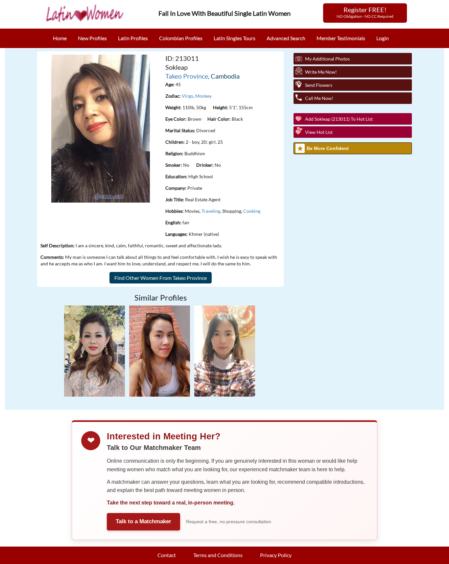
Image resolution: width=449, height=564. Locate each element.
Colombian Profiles (180, 38)
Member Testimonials (341, 38)
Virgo (187, 96)
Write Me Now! (321, 72)
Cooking (251, 211)
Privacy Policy (276, 555)
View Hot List (319, 132)
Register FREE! (365, 12)
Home (60, 38)
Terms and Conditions (218, 555)
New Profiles (92, 38)
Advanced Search (286, 38)
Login (382, 38)
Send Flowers (318, 85)
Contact (166, 555)
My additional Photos (327, 58)
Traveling (210, 211)
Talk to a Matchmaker (143, 521)
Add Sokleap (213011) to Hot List (339, 119)
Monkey (203, 96)
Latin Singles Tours (234, 38)
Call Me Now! (319, 98)
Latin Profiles (133, 38)
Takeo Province (186, 76)
